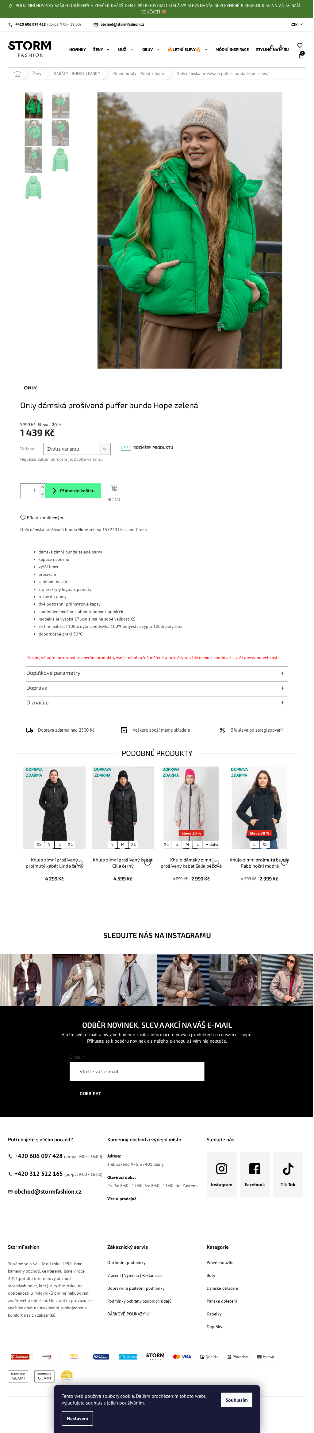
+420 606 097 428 (38, 1156)
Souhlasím (237, 1400)
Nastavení (77, 1418)
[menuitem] (77, 49)
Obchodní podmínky (126, 1262)
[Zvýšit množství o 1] (42, 487)
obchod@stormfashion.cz (48, 1191)
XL (70, 844)
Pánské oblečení (222, 1301)
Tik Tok (288, 1184)
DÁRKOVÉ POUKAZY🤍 (128, 1314)
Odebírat (90, 1093)
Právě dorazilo (220, 1262)
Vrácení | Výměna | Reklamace (134, 1275)
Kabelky (214, 1313)
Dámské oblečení (222, 1288)
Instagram (221, 1184)
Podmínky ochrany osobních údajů (139, 1301)
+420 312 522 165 (38, 1173)
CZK (295, 24)
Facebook (255, 1184)
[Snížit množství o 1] (42, 494)
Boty (211, 1275)
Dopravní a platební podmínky (136, 1288)
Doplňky (214, 1326)
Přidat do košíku (77, 490)
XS (38, 844)
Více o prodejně (121, 1199)
